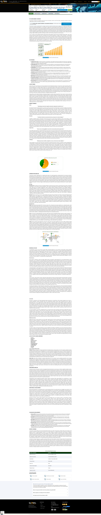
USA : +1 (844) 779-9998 (14, 1)
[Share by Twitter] (70, 6)
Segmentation (44, 13)
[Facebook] (64, 504)
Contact (90, 1)
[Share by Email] (68, 6)
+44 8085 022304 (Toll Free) (55, 505)
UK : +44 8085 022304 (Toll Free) (22, 1)
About (86, 1)
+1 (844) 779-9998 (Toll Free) (55, 504)
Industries (80, 1)
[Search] (98, 1)
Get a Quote (57, 13)
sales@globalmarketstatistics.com (15, 2)
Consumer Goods (33, 4)
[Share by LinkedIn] (71, 6)
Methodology (51, 13)
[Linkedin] (66, 504)
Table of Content (37, 13)
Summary (31, 13)
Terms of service (43, 506)
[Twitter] (63, 504)
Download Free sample (45, 57)
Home (76, 1)
